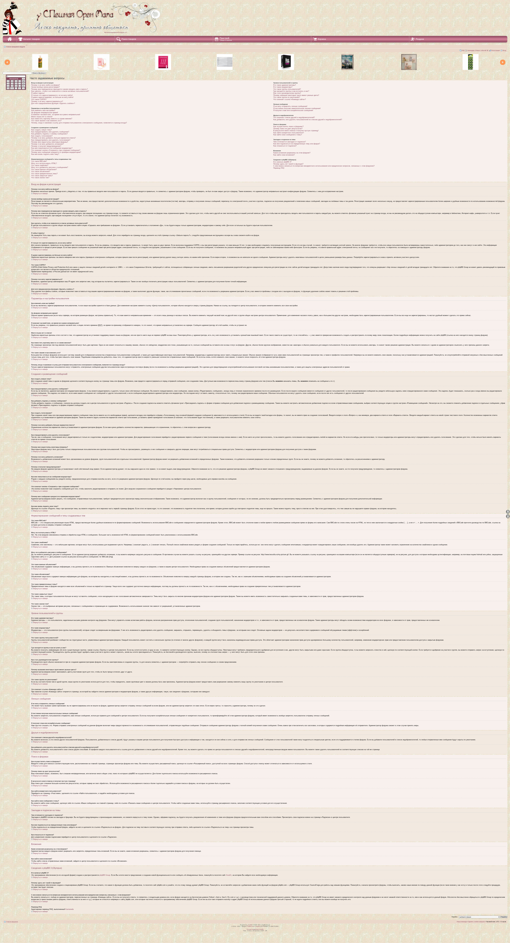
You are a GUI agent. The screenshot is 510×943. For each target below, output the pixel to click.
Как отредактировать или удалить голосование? (50, 140)
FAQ (463, 50)
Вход (504, 50)
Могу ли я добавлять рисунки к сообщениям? (49, 167)
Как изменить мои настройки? (43, 110)
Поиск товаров (129, 39)
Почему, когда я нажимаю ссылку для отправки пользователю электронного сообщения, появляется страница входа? (79, 123)
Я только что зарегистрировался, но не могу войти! (52, 95)
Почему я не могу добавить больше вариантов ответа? (53, 138)
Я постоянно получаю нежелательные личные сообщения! (297, 108)
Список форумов (12, 922)
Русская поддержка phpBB (255, 929)
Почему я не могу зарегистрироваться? (47, 101)
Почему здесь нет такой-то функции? (288, 164)
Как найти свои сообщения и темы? (287, 135)
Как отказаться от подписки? (285, 146)
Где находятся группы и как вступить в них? (291, 91)
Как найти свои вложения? (284, 155)
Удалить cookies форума (476, 921)
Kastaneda (69, 909)
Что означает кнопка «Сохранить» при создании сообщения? (55, 150)
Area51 (228, 875)
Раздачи (420, 39)
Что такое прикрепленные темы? (44, 174)
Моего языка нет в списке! (41, 117)
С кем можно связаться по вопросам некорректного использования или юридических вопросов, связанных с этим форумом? (324, 166)
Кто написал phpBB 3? (282, 162)
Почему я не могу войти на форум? (45, 85)
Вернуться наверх (40, 193)
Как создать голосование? (41, 136)
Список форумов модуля (15, 47)
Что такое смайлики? (39, 165)
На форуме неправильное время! (44, 113)
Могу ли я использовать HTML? (44, 163)
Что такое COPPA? (38, 99)
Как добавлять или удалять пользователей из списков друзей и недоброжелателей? (307, 120)
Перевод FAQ (278, 168)
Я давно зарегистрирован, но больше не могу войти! (52, 97)
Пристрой (226, 39)
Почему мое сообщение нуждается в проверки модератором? (56, 152)
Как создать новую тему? (41, 130)
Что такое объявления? (40, 171)
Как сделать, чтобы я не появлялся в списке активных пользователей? (60, 91)
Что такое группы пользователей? (287, 89)
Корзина (322, 39)
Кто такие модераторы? (282, 87)
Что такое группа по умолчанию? (286, 97)
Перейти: (455, 917)
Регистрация (495, 50)
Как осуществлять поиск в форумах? (288, 126)
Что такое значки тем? (40, 178)
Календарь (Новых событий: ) (478, 50)
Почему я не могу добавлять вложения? (47, 144)
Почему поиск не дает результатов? (287, 129)
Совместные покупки (253, 926)
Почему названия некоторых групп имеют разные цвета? (296, 95)
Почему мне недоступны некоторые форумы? (49, 142)
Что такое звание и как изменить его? (46, 121)
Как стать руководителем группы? (287, 93)
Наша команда (462, 921)
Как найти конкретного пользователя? (288, 133)
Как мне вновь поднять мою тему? (45, 154)
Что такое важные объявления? (44, 169)
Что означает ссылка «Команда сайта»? (289, 99)
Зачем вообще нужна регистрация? (45, 87)
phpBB (250, 925)
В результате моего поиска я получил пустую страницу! (296, 131)
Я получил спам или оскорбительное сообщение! (293, 110)
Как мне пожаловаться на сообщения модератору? (51, 148)
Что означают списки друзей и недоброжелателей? (294, 117)
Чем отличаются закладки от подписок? (289, 142)
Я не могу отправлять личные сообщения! (290, 106)
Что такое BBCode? (39, 161)
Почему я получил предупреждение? (46, 146)
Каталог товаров (31, 39)
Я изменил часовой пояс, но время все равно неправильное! (55, 115)
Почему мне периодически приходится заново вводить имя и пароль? (59, 89)
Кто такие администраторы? (284, 85)
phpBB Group (105, 875)
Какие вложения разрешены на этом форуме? (291, 153)
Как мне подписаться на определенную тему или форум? (296, 144)
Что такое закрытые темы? (42, 176)
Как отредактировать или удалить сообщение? (50, 132)
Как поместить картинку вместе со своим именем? (51, 119)
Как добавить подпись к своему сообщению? (49, 134)
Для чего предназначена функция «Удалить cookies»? (53, 103)
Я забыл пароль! (38, 93)
